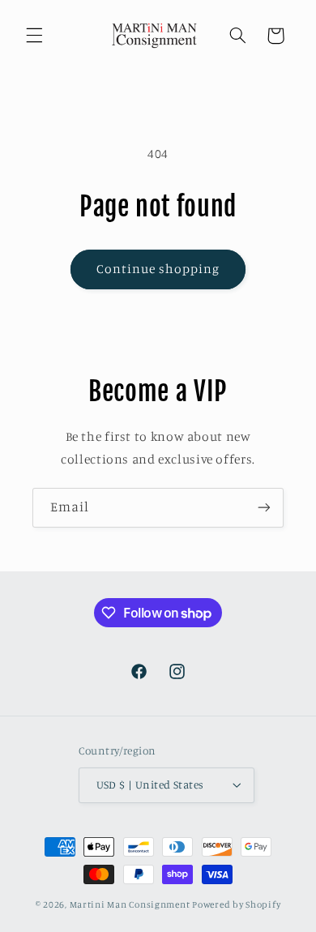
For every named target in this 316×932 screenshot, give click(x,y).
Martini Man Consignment (130, 904)
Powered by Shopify (236, 904)
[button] (34, 35)
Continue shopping (158, 268)
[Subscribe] (264, 508)
